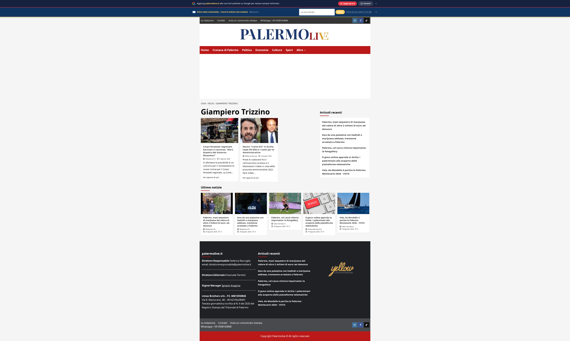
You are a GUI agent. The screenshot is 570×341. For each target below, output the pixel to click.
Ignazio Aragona (231, 285)
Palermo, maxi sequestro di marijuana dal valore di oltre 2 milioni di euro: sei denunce (344, 125)
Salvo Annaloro (280, 224)
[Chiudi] (376, 3)
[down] (305, 50)
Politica (247, 50)
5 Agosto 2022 (224, 159)
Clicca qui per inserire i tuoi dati (359, 12)
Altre (300, 50)
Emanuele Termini (315, 229)
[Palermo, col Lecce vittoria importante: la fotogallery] (285, 203)
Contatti (221, 20)
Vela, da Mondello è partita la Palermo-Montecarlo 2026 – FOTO (344, 172)
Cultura (277, 50)
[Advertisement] (285, 76)
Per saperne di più (211, 177)
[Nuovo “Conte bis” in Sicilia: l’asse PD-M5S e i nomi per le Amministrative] (259, 130)
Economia (261, 50)
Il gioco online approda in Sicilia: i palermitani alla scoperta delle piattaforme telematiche (341, 161)
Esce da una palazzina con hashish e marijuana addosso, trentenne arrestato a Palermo (342, 138)
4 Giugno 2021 (266, 156)
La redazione (207, 20)
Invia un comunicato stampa (243, 20)
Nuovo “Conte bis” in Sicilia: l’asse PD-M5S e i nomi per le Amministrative (258, 149)
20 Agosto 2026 (211, 232)
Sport (289, 50)
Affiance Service (251, 156)
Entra (340, 12)
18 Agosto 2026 (348, 229)
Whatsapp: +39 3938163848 (274, 20)
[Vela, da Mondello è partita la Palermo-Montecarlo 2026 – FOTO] (353, 203)
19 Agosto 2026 (314, 232)
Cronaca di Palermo (225, 50)
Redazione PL (210, 159)
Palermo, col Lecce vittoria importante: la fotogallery (344, 149)
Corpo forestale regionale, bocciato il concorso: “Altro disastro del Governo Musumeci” (218, 151)
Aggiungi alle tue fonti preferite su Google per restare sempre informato (238, 3)
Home (205, 50)
